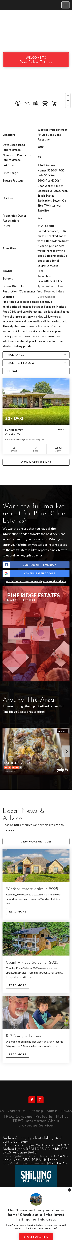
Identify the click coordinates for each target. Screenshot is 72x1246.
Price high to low (20, 362)
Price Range (15, 354)
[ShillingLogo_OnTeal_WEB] (36, 1176)
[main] (36, 545)
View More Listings (36, 462)
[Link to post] (36, 865)
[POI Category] (18, 103)
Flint (40, 270)
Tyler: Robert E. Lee (50, 286)
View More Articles (36, 841)
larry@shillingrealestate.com (24, 1163)
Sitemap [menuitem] (36, 1111)
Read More (17, 911)
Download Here (54, 291)
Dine (13, 720)
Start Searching (36, 1236)
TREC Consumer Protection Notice (36, 1117)
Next (66, 751)
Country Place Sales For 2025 (32, 963)
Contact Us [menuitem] (17, 1111)
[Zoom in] (67, 95)
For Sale (12, 370)
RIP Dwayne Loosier (24, 1036)
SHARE (64, 731)
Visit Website (46, 296)
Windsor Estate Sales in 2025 (32, 889)
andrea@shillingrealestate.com (26, 1156)
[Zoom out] (67, 100)
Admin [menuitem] (52, 1111)
